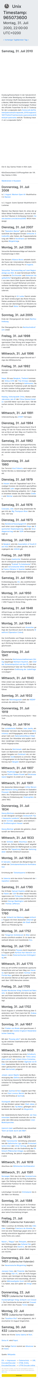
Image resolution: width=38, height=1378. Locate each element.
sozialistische (10, 728)
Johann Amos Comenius (25, 1059)
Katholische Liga (14, 1143)
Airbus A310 (9, 381)
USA (12, 509)
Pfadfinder (11, 772)
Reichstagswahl (15, 700)
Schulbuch (31, 1054)
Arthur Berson (30, 787)
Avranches (30, 627)
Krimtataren (26, 1192)
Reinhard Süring (11, 790)
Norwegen (6, 1176)
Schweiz (10, 842)
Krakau (33, 1013)
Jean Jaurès (28, 728)
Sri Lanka (20, 296)
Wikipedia (11, 1354)
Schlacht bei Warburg (15, 917)
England (29, 265)
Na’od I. (4, 1242)
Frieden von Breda (12, 1028)
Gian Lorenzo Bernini (15, 1093)
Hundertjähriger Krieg (10, 1300)
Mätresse (10, 1281)
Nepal (4, 378)
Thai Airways (23, 381)
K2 (19, 582)
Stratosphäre (28, 797)
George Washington (16, 901)
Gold (13, 757)
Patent (6, 894)
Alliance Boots (17, 260)
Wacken (7, 197)
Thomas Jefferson (12, 904)
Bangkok (16, 378)
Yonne (24, 1305)
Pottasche (19, 896)
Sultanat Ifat (26, 1244)
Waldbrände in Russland (11, 181)
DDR (21, 531)
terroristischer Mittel (16, 567)
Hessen (6, 483)
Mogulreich (28, 1109)
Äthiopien (22, 1242)
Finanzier (20, 1271)
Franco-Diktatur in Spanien (14, 569)
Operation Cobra (15, 632)
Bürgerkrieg (13, 241)
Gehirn (16, 1077)
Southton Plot (11, 1318)
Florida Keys (6, 975)
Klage (29, 526)
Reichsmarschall (19, 659)
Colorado (5, 509)
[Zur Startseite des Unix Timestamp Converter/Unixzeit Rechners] (7, 6)
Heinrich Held (7, 1128)
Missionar (29, 1346)
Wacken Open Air (19, 194)
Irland (6, 1349)
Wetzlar (10, 496)
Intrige (29, 1284)
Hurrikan (27, 973)
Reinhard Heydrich (21, 662)
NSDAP (32, 700)
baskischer (16, 559)
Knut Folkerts (17, 468)
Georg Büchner (8, 813)
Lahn (12, 488)
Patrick (13, 1346)
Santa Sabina (21, 1335)
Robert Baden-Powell (16, 774)
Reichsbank (17, 749)
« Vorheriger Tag (10, 40)
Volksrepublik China (16, 397)
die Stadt (26, 922)
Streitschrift (28, 816)
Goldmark (22, 754)
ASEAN (17, 549)
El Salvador (6, 862)
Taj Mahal (19, 1107)
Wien (28, 935)
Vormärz (10, 821)
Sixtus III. (5, 1340)
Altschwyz (23, 842)
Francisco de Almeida (23, 1228)
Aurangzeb (6, 1102)
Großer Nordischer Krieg (11, 990)
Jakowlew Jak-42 (9, 399)
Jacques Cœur (7, 1271)
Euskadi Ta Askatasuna (21, 564)
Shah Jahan (29, 1104)
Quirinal (12, 1091)
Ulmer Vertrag (20, 1146)
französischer (12, 1141)
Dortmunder (17, 275)
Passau (19, 950)
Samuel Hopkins (18, 891)
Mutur (16, 306)
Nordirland (19, 239)
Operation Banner (12, 231)
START (20, 417)
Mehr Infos (4, 1372)
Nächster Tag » (23, 40)
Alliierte (29, 920)
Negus (11, 1242)
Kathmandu (28, 383)
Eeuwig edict (14, 1039)
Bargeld (15, 762)
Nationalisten (20, 736)
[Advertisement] (19, 74)
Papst (15, 1340)
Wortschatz (10, 1069)
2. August (7, 194)
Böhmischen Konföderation (24, 1166)
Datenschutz (24, 1360)
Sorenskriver (30, 1176)
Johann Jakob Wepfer (10, 1075)
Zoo (30, 940)
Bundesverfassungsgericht (15, 524)
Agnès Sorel (19, 1281)
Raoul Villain (30, 736)
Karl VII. (15, 1274)
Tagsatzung (16, 849)
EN (3, 1360)
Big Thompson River (20, 511)
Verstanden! (19, 1375)
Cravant (33, 1302)
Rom (19, 1091)
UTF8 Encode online (27, 1365)
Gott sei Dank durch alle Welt (14, 1131)
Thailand (24, 378)
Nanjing (5, 397)
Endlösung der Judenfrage (25, 669)
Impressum (11, 1360)
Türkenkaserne (19, 873)
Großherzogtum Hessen (13, 823)
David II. (21, 1247)
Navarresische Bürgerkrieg (15, 1265)
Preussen (5, 792)
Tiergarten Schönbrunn (14, 935)
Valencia (6, 878)
